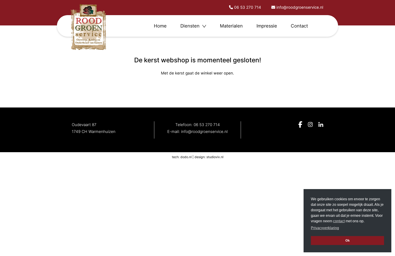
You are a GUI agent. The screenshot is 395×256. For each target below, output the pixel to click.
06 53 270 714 (207, 124)
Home (160, 26)
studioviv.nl (214, 157)
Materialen (231, 26)
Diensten (190, 26)
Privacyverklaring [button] (325, 228)
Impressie (266, 26)
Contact (299, 26)
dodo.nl (186, 157)
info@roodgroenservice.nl (204, 131)
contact (339, 221)
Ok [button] (347, 240)
